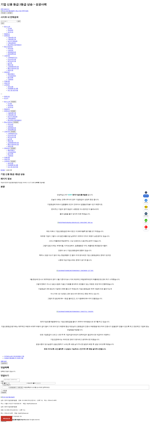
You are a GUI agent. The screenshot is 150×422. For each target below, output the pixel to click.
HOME (3, 170)
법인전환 (10, 77)
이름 (4, 383)
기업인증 (7, 55)
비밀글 (5, 390)
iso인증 (10, 63)
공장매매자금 (12, 52)
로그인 (6, 98)
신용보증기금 (12, 39)
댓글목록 (4, 363)
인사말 (10, 28)
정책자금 (7, 35)
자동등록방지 (6, 385)
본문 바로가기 (5, 9)
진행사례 (7, 81)
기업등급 (10, 79)
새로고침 (20, 387)
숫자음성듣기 (12, 387)
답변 (5, 361)
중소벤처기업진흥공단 (15, 45)
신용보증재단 (12, 43)
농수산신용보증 (12, 41)
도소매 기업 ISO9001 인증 (14, 356)
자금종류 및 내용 (13, 88)
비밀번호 (31, 383)
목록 (2, 361)
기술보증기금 (12, 37)
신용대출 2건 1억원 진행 (13, 358)
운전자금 (10, 48)
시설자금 (10, 50)
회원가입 (7, 96)
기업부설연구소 (12, 57)
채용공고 (7, 34)
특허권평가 (11, 74)
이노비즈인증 (12, 59)
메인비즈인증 (12, 61)
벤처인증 (10, 70)
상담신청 (7, 83)
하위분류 (13, 101)
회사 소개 (7, 26)
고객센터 (7, 85)
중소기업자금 (8, 46)
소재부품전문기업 (13, 66)
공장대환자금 (12, 54)
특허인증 (10, 65)
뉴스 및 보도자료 (13, 90)
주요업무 (10, 30)
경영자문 (7, 72)
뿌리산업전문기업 (13, 68)
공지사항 (10, 86)
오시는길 (10, 32)
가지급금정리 (12, 76)
